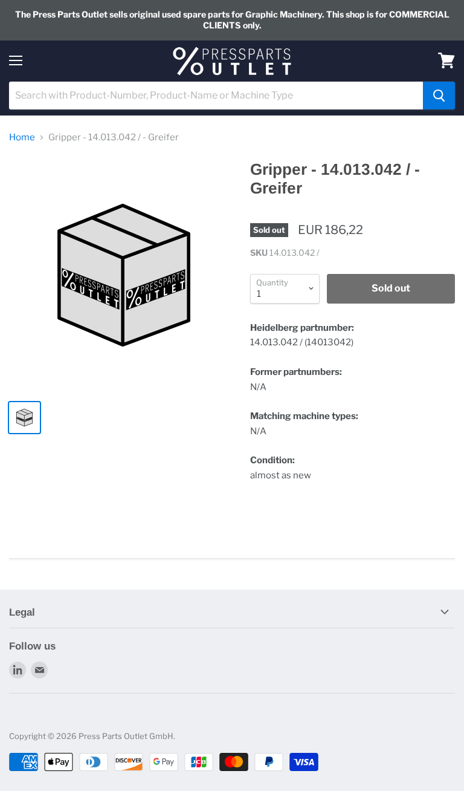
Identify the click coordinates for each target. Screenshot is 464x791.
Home (22, 137)
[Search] (439, 95)
